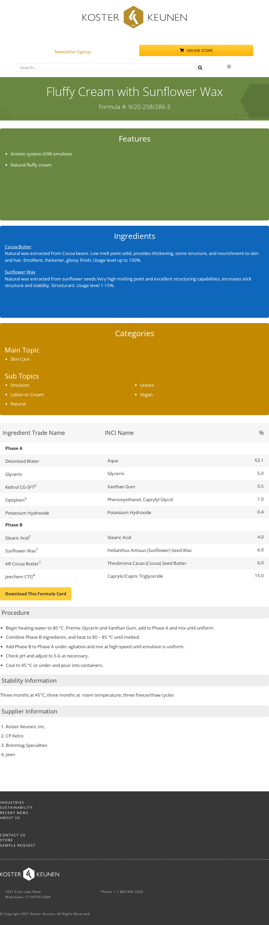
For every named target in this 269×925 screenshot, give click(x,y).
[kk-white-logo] (29, 870)
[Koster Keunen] (134, 7)
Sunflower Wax (20, 272)
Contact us (12, 835)
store (6, 840)
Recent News (14, 812)
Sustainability (16, 807)
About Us (10, 817)
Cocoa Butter (18, 247)
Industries (12, 802)
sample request (17, 845)
